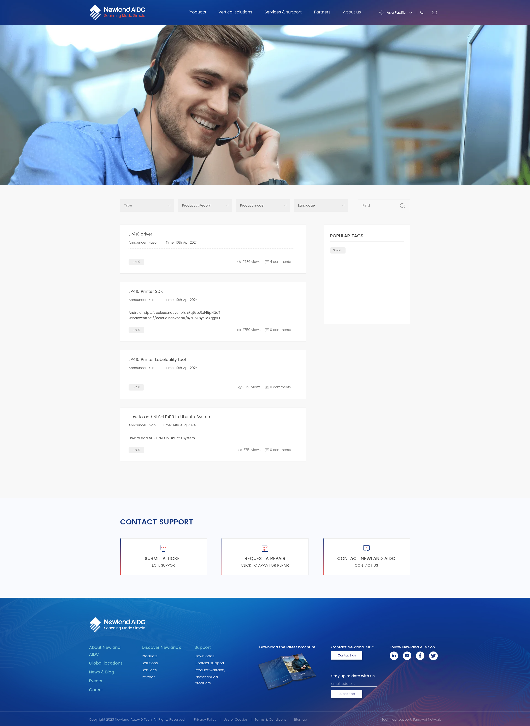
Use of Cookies (236, 719)
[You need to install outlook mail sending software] (434, 12)
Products (197, 12)
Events (95, 681)
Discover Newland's (161, 647)
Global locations (106, 663)
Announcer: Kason (144, 242)
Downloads (204, 656)
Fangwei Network (427, 719)
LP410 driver (140, 234)
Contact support (209, 663)
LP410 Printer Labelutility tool (157, 359)
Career (96, 690)
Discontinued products (206, 680)
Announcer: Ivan (142, 425)
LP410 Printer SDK (146, 291)
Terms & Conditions (270, 719)
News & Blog (101, 672)
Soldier (337, 250)
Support (203, 647)
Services (149, 670)
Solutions (150, 663)
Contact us (347, 655)
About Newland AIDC (104, 651)
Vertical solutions (235, 12)
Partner (148, 677)
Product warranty (210, 670)
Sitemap (300, 719)
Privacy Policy (205, 719)
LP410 (136, 262)
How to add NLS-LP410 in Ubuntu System (170, 417)
